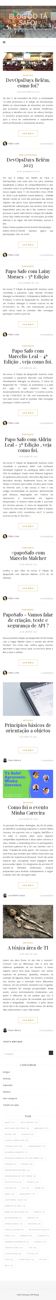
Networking (13, 1218)
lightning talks (16, 1200)
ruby (10, 1236)
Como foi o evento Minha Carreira (28, 810)
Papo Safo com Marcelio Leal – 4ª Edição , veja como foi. (28, 356)
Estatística (13, 1182)
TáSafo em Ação (11, 1104)
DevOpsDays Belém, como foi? (28, 83)
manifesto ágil (15, 1206)
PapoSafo (28, 266)
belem (10, 1134)
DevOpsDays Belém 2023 (28, 162)
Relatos (28, 75)
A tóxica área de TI (28, 947)
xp (43, 1259)
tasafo (40, 1242)
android (41, 1128)
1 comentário (47, 672)
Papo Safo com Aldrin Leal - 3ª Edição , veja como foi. (28, 444)
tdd (32, 1247)
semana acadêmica (17, 1242)
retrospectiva (39, 1230)
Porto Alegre (14, 1230)
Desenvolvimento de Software (24, 1158)
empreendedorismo (17, 1170)
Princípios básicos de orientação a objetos (28, 727)
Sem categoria (28, 155)
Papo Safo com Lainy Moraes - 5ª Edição (28, 274)
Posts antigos (13, 1041)
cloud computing (16, 1140)
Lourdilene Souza (16, 895)
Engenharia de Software (20, 1176)
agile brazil (29, 1122)
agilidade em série (17, 1128)
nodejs (33, 1218)
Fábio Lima (13, 143)
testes (32, 1254)
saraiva (26, 1236)
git (25, 1188)
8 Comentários (46, 1030)
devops (27, 1164)
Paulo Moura (14, 760)
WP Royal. (35, 1294)
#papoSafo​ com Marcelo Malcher (28, 555)
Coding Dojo (14, 1146)
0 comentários (46, 143)
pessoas (34, 1224)
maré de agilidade (17, 1212)
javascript (27, 1194)
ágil (9, 1265)
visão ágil (26, 1259)
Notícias (7, 1078)
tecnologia (13, 1254)
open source (14, 1224)
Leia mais (28, 133)
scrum (43, 1236)
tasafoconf (14, 1247)
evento (33, 1182)
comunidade (37, 1146)
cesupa (27, 1134)
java (9, 1194)
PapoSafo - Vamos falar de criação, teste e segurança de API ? (28, 619)
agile (10, 1122)
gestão (11, 1188)
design (10, 1164)
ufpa (9, 1259)
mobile (39, 1212)
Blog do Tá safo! (28, 19)
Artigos (28, 720)
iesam (39, 1188)
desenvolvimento (16, 1152)
